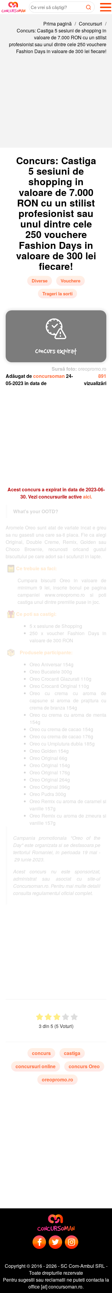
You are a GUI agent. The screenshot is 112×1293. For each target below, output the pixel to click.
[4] (65, 1017)
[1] (39, 1017)
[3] (57, 1017)
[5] (74, 1017)
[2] (48, 1017)
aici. (87, 496)
